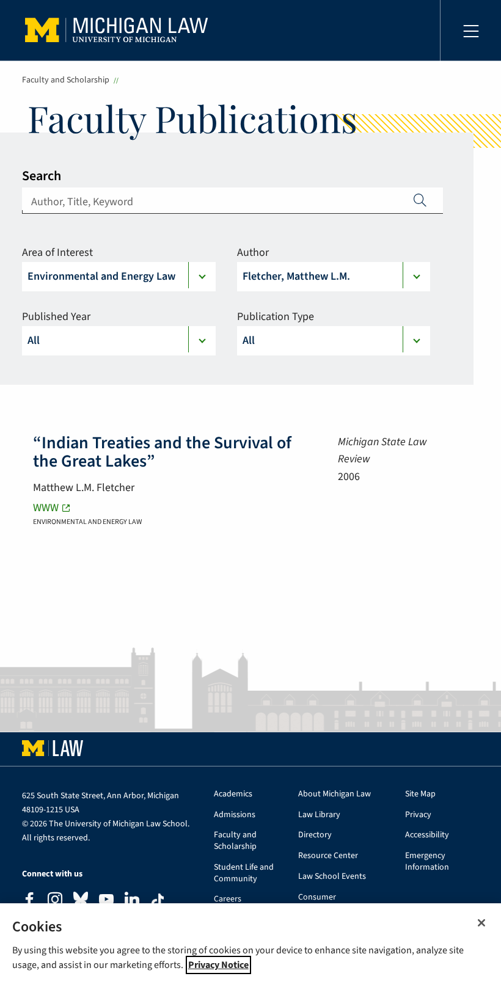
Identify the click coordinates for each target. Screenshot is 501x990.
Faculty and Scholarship (65, 80)
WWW (46, 507)
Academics (233, 794)
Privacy (418, 815)
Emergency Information (427, 861)
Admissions (234, 815)
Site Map (420, 794)
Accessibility (427, 835)
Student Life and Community (244, 873)
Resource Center (328, 856)
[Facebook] (29, 901)
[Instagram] (55, 901)
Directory (315, 835)
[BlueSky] (80, 901)
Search (41, 176)
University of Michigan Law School (119, 30)
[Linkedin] (132, 901)
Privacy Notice (218, 965)
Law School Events (332, 877)
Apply (420, 199)
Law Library (319, 815)
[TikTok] (157, 901)
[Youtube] (106, 901)
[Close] (481, 922)
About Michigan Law (334, 794)
